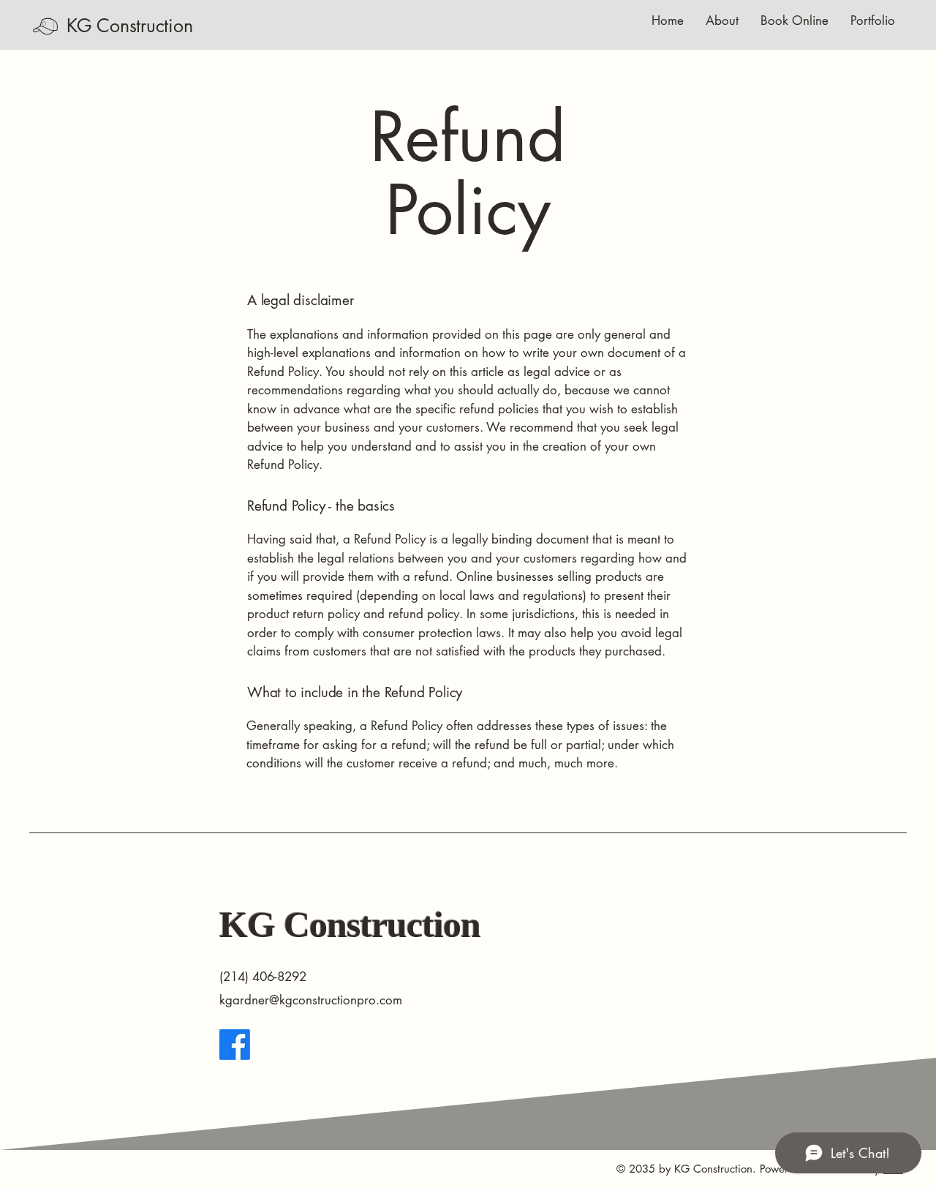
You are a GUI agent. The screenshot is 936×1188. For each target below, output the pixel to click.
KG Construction (129, 25)
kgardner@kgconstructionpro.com (310, 1000)
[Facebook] (234, 1044)
